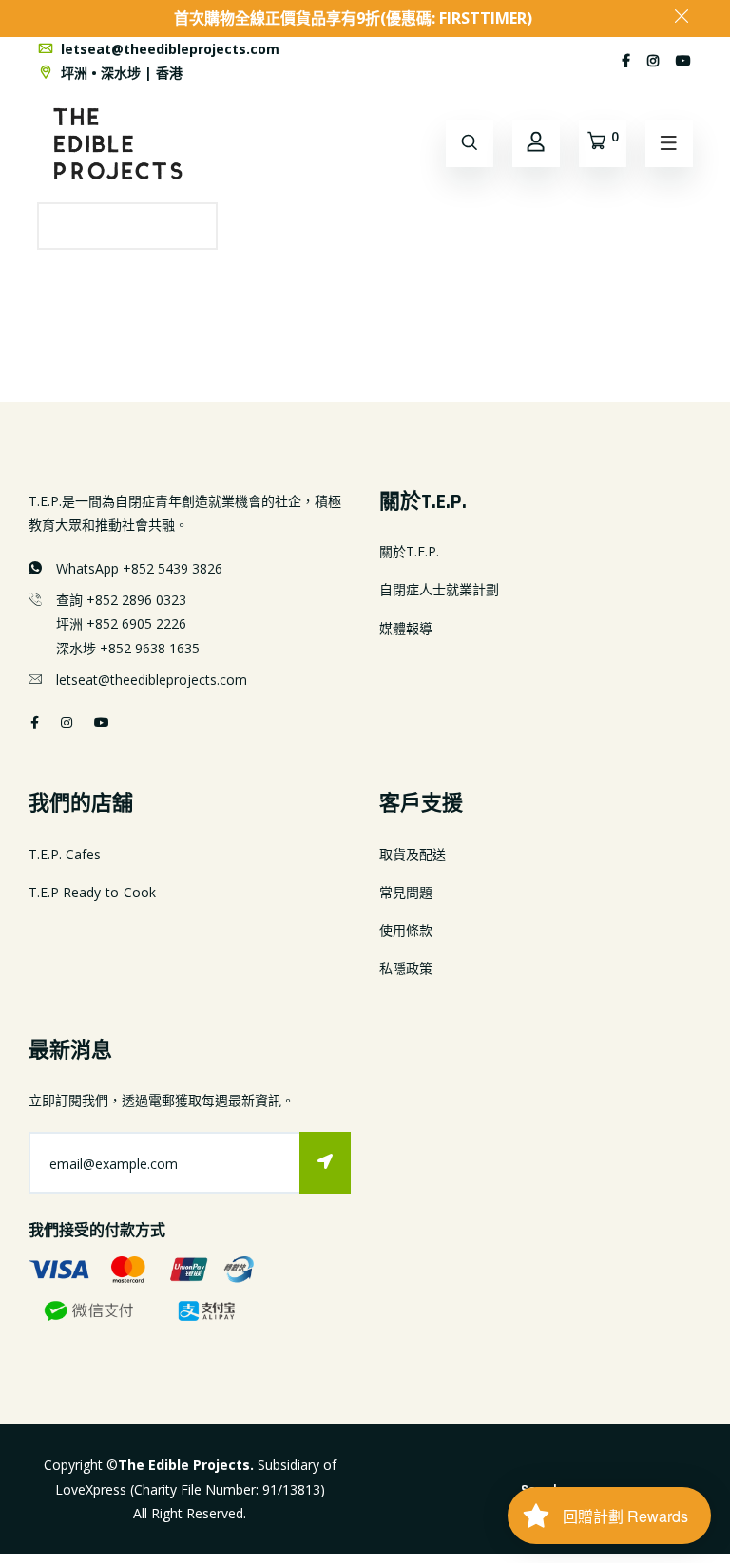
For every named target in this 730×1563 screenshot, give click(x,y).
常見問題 (405, 892)
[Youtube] (683, 60)
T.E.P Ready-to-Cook (92, 892)
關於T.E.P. (409, 551)
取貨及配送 (412, 854)
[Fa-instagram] (653, 60)
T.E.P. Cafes (65, 854)
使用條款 (405, 930)
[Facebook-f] (626, 60)
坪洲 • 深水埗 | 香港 (119, 73)
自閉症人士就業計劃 (439, 589)
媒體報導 (405, 628)
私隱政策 (405, 968)
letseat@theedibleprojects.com (168, 49)
